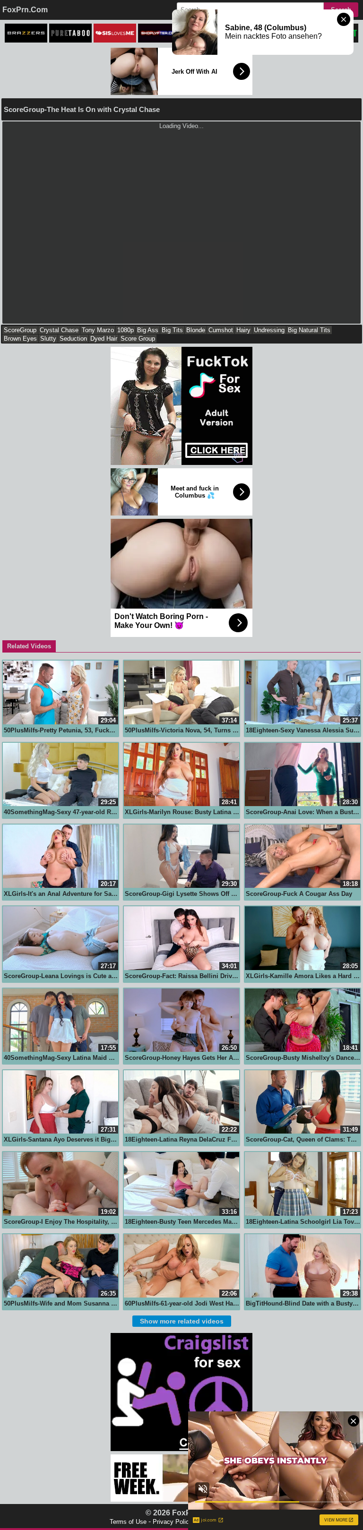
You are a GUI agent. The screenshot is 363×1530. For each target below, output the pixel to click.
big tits (172, 330)
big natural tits (309, 330)
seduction (73, 338)
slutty (48, 338)
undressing (269, 330)
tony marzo (98, 330)
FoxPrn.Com (25, 10)
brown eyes (20, 338)
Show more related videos (182, 1321)
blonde (195, 330)
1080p (125, 330)
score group (138, 338)
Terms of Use (128, 1521)
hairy (243, 330)
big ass (147, 330)
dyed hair (103, 338)
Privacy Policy (172, 1521)
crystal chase (59, 330)
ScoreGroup (20, 330)
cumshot (220, 330)
